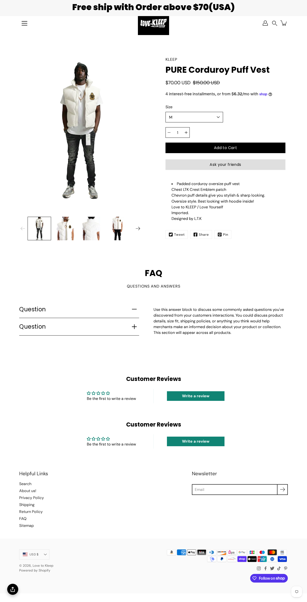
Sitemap (26, 525)
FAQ (22, 518)
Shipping (27, 504)
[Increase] (186, 132)
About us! (27, 490)
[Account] (265, 23)
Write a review (195, 395)
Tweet (179, 234)
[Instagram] (259, 568)
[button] (274, 23)
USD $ (34, 554)
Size (168, 106)
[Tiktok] (279, 568)
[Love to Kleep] (153, 23)
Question (32, 309)
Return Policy (31, 511)
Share (204, 234)
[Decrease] (169, 132)
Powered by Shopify (34, 570)
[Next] (138, 228)
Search (25, 483)
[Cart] (284, 23)
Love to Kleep (43, 565)
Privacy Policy (31, 497)
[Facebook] (265, 568)
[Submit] (282, 489)
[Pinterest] (285, 568)
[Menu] (24, 23)
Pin (225, 234)
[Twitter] (272, 568)
